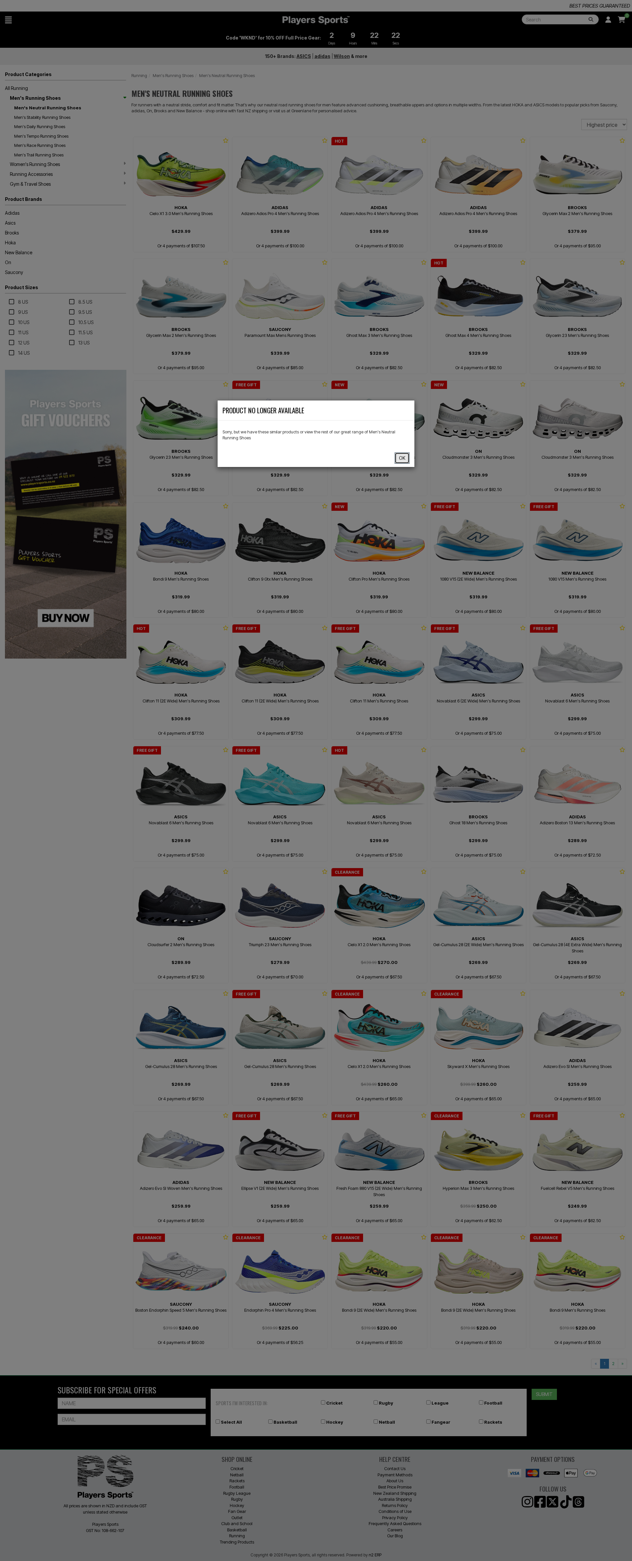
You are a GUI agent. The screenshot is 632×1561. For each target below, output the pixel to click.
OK (402, 458)
